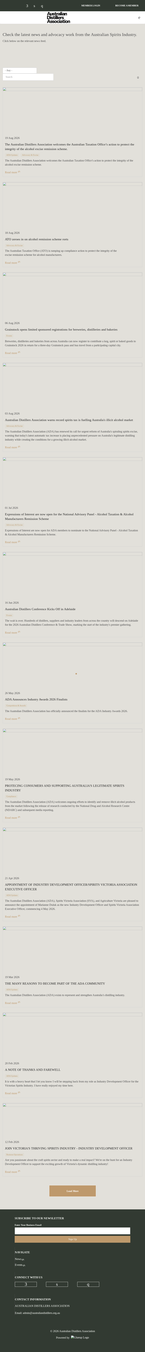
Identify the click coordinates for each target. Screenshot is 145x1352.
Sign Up (72, 1239)
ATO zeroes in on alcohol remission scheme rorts (36, 239)
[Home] (58, 17)
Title (139, 77)
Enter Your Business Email (28, 1225)
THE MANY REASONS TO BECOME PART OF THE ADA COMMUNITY (55, 983)
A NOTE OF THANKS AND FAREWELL (32, 1070)
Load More (73, 1191)
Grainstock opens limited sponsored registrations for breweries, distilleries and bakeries (61, 329)
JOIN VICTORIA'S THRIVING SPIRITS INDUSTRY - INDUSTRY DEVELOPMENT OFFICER (68, 1148)
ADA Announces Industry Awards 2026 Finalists (36, 699)
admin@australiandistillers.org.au (41, 1312)
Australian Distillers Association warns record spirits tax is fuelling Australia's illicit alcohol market (69, 420)
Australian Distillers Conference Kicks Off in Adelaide (40, 609)
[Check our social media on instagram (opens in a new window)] (43, 6)
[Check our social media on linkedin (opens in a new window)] (36, 6)
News (18, 1259)
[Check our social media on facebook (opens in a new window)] (28, 6)
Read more (11, 172)
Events (18, 1264)
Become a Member (126, 5)
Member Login (90, 5)
